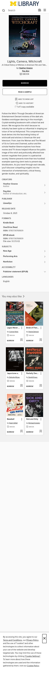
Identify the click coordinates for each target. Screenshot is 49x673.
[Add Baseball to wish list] (21, 431)
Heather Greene (26, 68)
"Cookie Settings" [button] (32, 656)
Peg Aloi (25, 71)
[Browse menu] (44, 10)
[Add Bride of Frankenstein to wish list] (40, 340)
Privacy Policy (32, 640)
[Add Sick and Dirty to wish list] (40, 431)
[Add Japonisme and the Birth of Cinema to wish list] (21, 385)
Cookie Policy (33, 665)
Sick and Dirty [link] (32, 419)
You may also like (12, 296)
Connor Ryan (13, 332)
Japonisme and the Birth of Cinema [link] (13, 373)
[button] (25, 83)
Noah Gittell (13, 423)
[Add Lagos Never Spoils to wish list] (21, 340)
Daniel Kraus (32, 377)
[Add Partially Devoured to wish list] (40, 385)
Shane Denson (33, 332)
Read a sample (25, 92)
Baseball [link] (10, 419)
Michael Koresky (34, 423)
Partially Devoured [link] (33, 373)
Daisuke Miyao (14, 377)
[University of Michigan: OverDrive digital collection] (24, 3)
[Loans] (39, 11)
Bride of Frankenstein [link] (33, 328)
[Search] (3, 10)
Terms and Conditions (12, 640)
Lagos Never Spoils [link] (13, 328)
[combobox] (19, 10)
